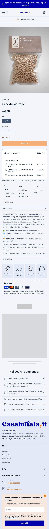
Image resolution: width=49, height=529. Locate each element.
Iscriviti (24, 523)
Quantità (5, 126)
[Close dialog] (45, 495)
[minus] (4, 131)
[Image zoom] (24, 60)
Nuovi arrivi (6, 459)
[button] (24, 143)
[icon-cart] (44, 12)
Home (17, 19)
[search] (7, 12)
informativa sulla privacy (12, 518)
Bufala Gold (6, 462)
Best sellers (6, 455)
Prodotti (5, 451)
